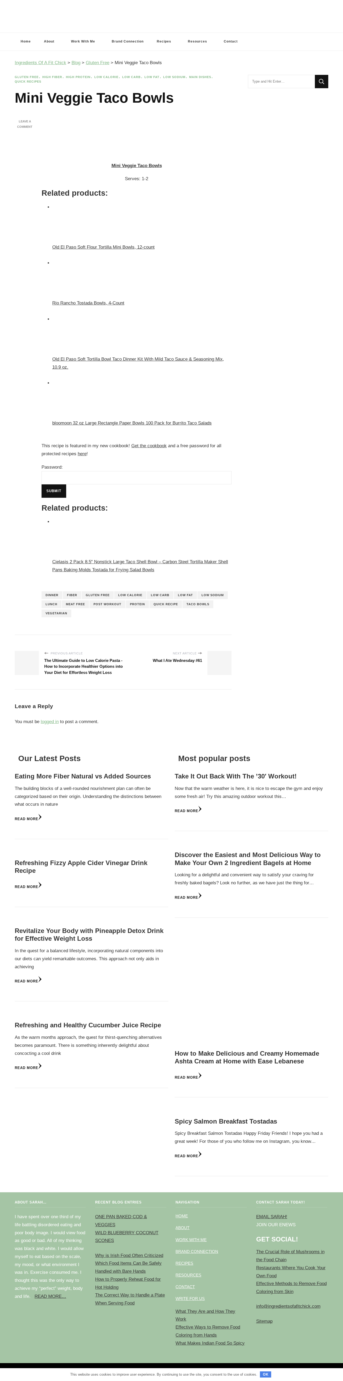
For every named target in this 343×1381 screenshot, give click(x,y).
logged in (50, 721)
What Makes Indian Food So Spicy (210, 1343)
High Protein (78, 77)
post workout (107, 604)
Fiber (72, 595)
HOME (182, 1216)
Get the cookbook (149, 445)
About (49, 41)
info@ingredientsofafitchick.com (288, 1306)
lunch (51, 604)
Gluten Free (27, 77)
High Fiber (52, 77)
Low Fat (151, 77)
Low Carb (131, 77)
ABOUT (182, 1227)
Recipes (164, 41)
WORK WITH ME (191, 1239)
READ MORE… (50, 1296)
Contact (231, 41)
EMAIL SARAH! (271, 1216)
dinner (52, 595)
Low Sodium (174, 77)
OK (266, 1374)
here (82, 453)
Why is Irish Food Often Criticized (129, 1255)
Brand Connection (128, 41)
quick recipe (166, 604)
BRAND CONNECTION (197, 1251)
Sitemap (264, 1321)
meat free (75, 604)
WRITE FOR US (190, 1298)
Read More (26, 819)
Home (26, 41)
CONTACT (185, 1286)
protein (137, 604)
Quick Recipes (28, 81)
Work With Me (83, 41)
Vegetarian (56, 613)
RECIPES (184, 1263)
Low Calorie (106, 77)
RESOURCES (188, 1275)
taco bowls (198, 604)
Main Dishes (200, 77)
